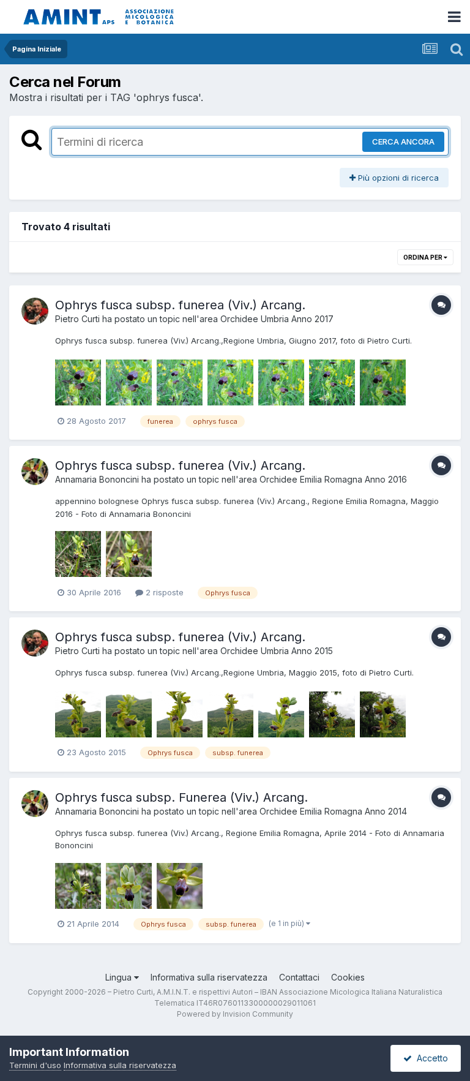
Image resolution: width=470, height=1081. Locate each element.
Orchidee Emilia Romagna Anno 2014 (333, 811)
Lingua (119, 977)
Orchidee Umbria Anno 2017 (277, 319)
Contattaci (299, 977)
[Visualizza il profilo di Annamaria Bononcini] (34, 471)
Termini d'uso (35, 1065)
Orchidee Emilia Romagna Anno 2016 (333, 479)
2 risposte (163, 592)
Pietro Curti (77, 319)
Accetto (430, 1058)
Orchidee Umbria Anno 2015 (276, 651)
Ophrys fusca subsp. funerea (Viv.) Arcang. (180, 305)
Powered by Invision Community (235, 1014)
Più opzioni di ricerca (397, 178)
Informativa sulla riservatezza (209, 977)
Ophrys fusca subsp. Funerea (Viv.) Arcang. (181, 797)
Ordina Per (423, 257)
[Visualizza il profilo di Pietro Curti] (34, 311)
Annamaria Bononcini (97, 479)
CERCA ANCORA (403, 141)
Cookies (348, 977)
